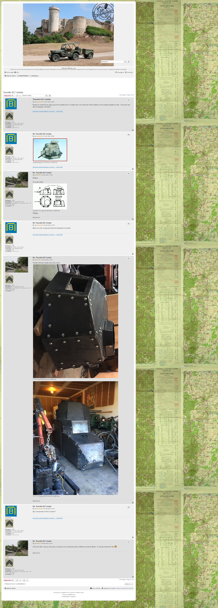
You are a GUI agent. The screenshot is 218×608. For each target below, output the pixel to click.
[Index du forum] (68, 34)
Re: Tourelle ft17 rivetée (42, 134)
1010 (13, 200)
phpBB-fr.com (71, 594)
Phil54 (7, 188)
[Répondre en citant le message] (128, 100)
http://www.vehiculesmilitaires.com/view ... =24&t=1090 (48, 111)
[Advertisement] (68, 84)
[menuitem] (16, 72)
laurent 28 (8, 110)
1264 (13, 122)
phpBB (63, 592)
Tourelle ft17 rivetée (13, 92)
